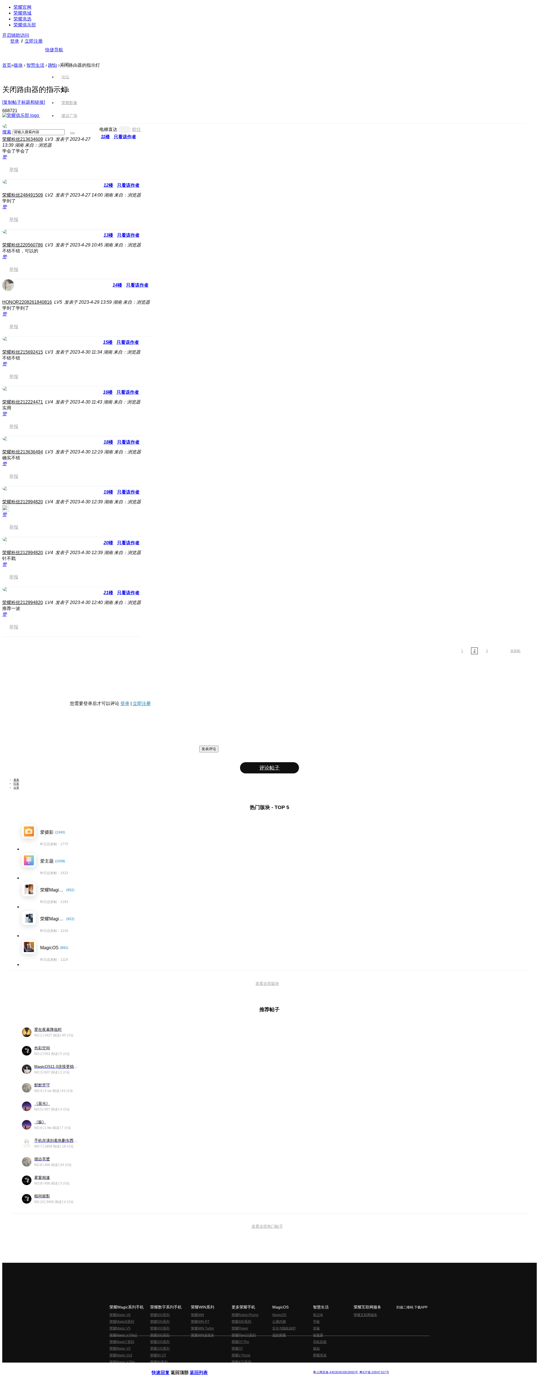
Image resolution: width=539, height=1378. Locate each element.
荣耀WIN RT (200, 1322)
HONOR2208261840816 (27, 302)
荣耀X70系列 (241, 1362)
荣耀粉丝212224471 (22, 402)
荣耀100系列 (160, 1349)
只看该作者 (128, 185)
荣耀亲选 (22, 19)
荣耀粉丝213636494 (22, 452)
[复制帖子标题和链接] (23, 102)
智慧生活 (35, 65)
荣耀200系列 (160, 1342)
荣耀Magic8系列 (121, 1322)
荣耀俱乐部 (24, 24)
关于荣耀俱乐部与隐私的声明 (204, 1368)
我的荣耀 (279, 1335)
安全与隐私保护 (284, 1328)
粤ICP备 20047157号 (373, 1372)
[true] (72, 133)
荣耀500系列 (160, 1322)
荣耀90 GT (158, 1355)
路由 (316, 1349)
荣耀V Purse (241, 1355)
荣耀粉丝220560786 (22, 245)
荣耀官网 (22, 7)
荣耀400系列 (160, 1328)
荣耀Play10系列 (244, 1335)
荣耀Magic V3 (120, 1349)
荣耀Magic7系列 (121, 1342)
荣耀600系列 (160, 1315)
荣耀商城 (22, 13)
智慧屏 (318, 1335)
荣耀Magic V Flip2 (123, 1335)
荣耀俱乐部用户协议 (167, 1368)
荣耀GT (237, 1349)
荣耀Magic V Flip (122, 1362)
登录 (14, 41)
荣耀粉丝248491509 (22, 195)
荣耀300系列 (160, 1335)
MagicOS (279, 1315)
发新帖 (515, 651)
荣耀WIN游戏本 (202, 1335)
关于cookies (235, 1368)
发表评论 (209, 749)
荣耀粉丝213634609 (22, 139)
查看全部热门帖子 (267, 1226)
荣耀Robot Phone (245, 1315)
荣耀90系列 (159, 1362)
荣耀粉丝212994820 (22, 501)
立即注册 (34, 41)
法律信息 (251, 1368)
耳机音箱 (319, 1342)
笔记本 (318, 1315)
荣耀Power (240, 1328)
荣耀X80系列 (241, 1322)
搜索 (6, 132)
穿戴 (316, 1328)
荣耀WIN (197, 1315)
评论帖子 (269, 768)
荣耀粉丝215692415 (22, 352)
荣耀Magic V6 (120, 1315)
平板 (316, 1322)
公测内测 (279, 1322)
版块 (18, 65)
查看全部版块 (267, 983)
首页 (65, 64)
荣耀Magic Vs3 (120, 1355)
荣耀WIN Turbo (202, 1328)
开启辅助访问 (15, 35)
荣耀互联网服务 (365, 1315)
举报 (13, 169)
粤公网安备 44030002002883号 (335, 1372)
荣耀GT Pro (240, 1342)
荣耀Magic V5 (120, 1328)
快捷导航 (54, 49)
